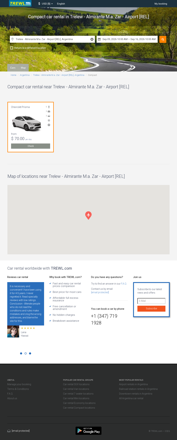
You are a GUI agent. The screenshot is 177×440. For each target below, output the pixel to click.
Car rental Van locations (76, 389)
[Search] (162, 39)
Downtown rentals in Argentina (135, 393)
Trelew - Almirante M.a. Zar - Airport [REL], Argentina (58, 75)
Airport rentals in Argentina (133, 384)
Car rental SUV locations (76, 384)
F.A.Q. (123, 283)
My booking (161, 3)
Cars (12, 67)
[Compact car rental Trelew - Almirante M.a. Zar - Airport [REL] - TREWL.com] (88, 430)
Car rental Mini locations (76, 398)
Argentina (25, 75)
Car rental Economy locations (79, 403)
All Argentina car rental (131, 398)
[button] (45, 3)
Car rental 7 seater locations (78, 393)
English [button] (61, 3)
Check (31, 146)
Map (23, 67)
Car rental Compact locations (79, 407)
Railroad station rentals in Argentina (138, 389)
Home (13, 75)
